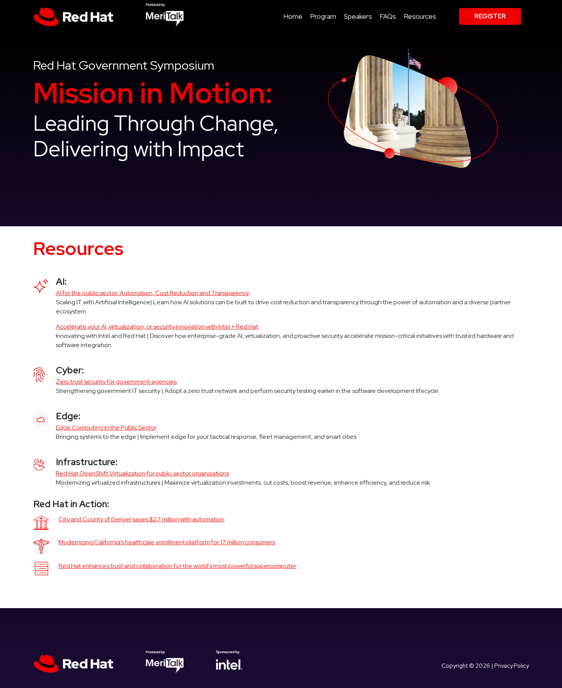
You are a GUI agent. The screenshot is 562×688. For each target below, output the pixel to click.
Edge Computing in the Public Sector (106, 428)
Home (292, 16)
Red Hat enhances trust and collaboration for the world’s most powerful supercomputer (177, 566)
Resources (420, 16)
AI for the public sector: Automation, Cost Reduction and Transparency (152, 293)
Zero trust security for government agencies (116, 382)
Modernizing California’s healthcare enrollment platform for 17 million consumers (166, 542)
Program (323, 16)
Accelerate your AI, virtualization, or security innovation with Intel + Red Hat (157, 327)
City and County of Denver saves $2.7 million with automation (141, 519)
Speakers (358, 16)
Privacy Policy (511, 665)
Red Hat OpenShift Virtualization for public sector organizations (142, 473)
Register (490, 16)
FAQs (388, 16)
